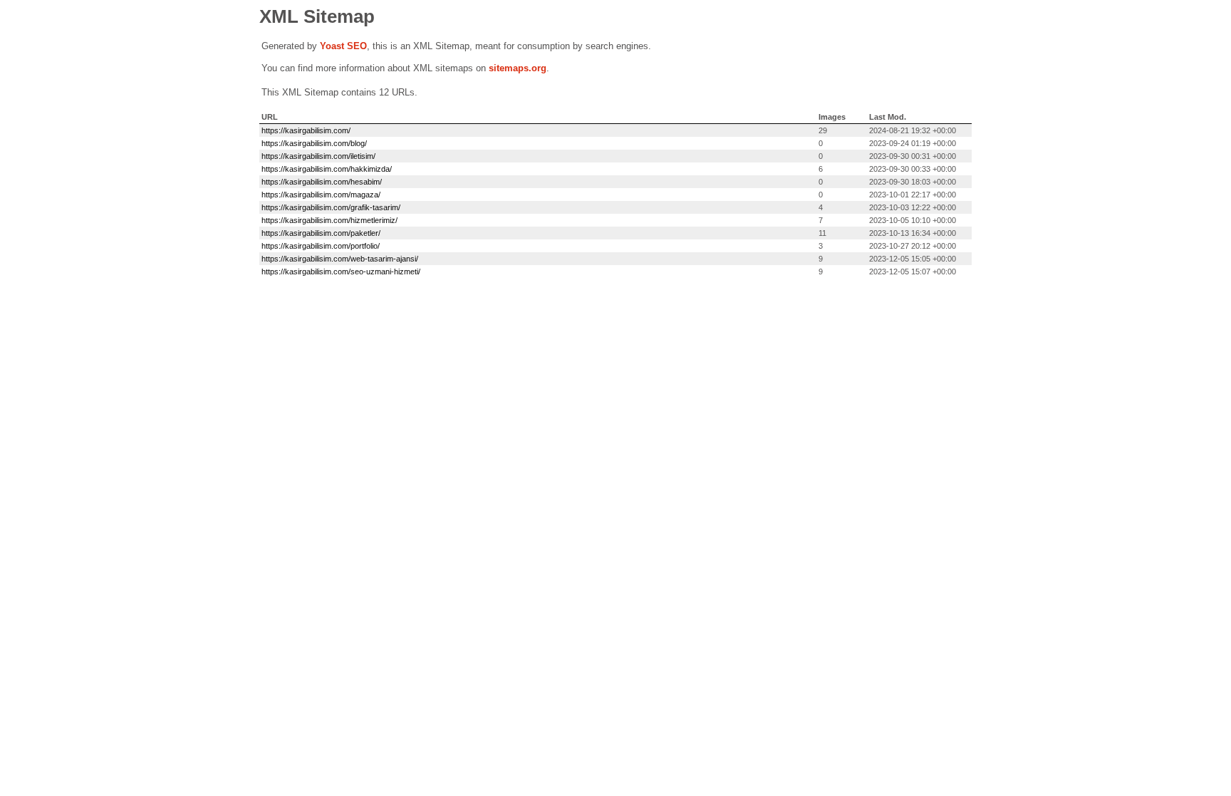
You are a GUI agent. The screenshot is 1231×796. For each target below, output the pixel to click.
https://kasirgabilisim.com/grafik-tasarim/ (330, 207)
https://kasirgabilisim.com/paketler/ (320, 233)
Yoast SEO (343, 46)
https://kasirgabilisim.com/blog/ (314, 143)
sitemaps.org (517, 68)
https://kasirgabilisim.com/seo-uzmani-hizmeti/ (340, 271)
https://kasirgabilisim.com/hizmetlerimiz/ (329, 220)
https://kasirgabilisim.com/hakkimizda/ (326, 169)
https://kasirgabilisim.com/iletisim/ (318, 156)
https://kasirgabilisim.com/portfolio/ (320, 246)
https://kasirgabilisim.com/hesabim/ (321, 181)
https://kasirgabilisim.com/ (305, 130)
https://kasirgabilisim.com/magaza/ (320, 194)
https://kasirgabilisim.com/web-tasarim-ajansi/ (339, 258)
